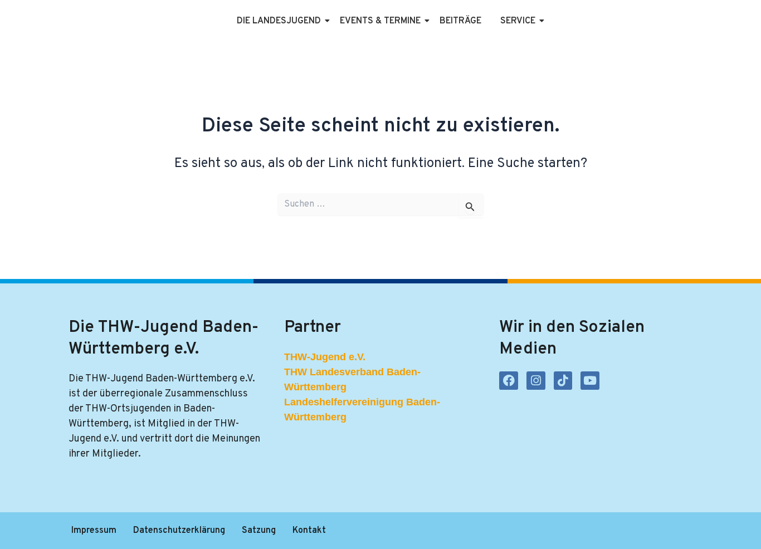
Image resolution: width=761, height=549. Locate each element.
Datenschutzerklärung (179, 530)
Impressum (93, 530)
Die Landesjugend (279, 21)
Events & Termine (380, 21)
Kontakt (309, 530)
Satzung (259, 530)
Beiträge (460, 21)
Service (517, 21)
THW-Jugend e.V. (324, 356)
